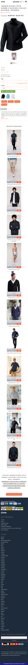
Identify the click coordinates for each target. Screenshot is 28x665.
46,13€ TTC (20, 15)
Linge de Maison (4, 589)
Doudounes (3, 575)
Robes (2, 613)
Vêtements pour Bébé (5, 629)
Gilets (2, 582)
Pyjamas (2, 611)
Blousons (2, 543)
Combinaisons (3, 569)
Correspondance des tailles (22, 83)
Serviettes (3, 618)
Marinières (3, 592)
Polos (2, 606)
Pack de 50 (11, 101)
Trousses (2, 623)
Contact (2, 521)
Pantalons (2, 596)
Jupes (2, 587)
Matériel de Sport (4, 594)
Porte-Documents (4, 608)
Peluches (2, 602)
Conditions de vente (4, 523)
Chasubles (3, 562)
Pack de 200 (4, 104)
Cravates (2, 572)
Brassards (2, 548)
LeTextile (3, 1)
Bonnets (2, 547)
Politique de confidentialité (6, 526)
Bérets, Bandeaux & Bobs (5, 540)
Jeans (2, 586)
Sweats (2, 619)
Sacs (2, 616)
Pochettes (2, 604)
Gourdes (2, 584)
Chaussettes (3, 564)
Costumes (2, 570)
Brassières (3, 550)
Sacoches (2, 614)
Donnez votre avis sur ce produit (14, 494)
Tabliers (2, 621)
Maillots (2, 591)
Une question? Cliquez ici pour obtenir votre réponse (14, 663)
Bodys (2, 545)
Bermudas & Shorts (4, 542)
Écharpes (2, 577)
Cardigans (3, 554)
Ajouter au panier (8, 91)
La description (3, 109)
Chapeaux (3, 560)
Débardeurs (3, 574)
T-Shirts (2, 624)
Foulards (2, 579)
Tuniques (2, 626)
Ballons (2, 538)
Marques (2, 537)
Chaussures (3, 565)
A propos (2, 519)
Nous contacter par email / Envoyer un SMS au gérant (11, 528)
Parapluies (3, 597)
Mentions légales (4, 524)
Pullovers (2, 609)
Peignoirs (2, 601)
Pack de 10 (4, 101)
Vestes (2, 628)
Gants (2, 581)
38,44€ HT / (12, 15)
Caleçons (2, 552)
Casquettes (3, 557)
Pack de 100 (17, 101)
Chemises (2, 567)
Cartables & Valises (4, 555)
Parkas (2, 599)
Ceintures (2, 559)
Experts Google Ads (4, 529)
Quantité (3, 69)
